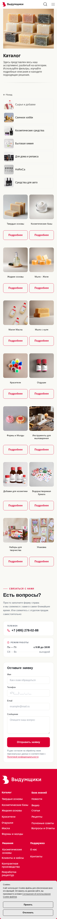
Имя (9, 674)
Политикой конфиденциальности (22, 757)
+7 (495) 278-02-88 (25, 630)
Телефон (11, 687)
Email (9, 701)
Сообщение (12, 714)
